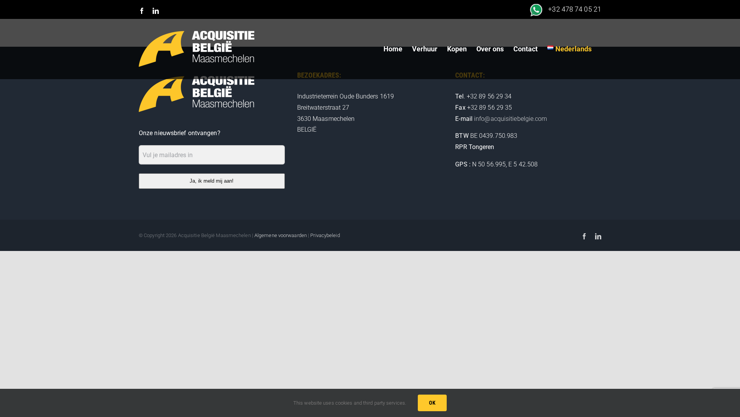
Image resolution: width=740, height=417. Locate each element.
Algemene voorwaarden (280, 235)
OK (432, 403)
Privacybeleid (325, 235)
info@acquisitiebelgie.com (510, 118)
